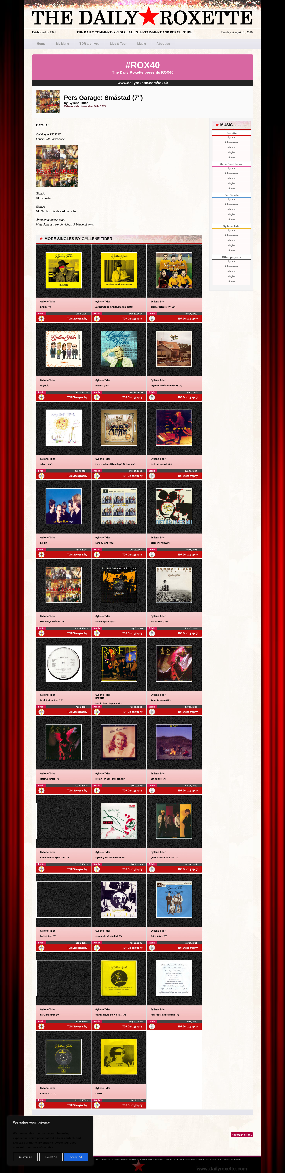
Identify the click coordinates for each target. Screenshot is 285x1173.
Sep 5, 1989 (136, 628)
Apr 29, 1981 (136, 943)
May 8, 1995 (192, 549)
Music (141, 43)
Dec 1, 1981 (136, 864)
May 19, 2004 (135, 471)
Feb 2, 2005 (192, 392)
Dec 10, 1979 (81, 1100)
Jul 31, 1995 (136, 549)
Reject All (51, 1156)
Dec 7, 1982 (136, 785)
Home (41, 43)
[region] (50, 1140)
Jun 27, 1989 (191, 628)
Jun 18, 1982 (191, 785)
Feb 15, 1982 (81, 864)
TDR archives (89, 43)
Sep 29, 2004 (81, 471)
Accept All (76, 1156)
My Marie (62, 43)
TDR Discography (77, 318)
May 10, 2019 (135, 313)
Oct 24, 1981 (191, 864)
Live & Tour (118, 43)
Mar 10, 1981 (191, 943)
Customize (25, 1156)
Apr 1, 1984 (81, 707)
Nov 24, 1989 (81, 628)
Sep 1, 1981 (81, 943)
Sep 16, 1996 (191, 471)
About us (163, 43)
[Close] (89, 1119)
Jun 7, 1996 (81, 549)
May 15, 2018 (191, 313)
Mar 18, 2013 (136, 392)
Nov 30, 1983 (136, 707)
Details (41, 313)
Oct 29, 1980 (81, 1021)
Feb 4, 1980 (192, 1021)
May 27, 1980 (135, 1021)
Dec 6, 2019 (81, 313)
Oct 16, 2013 (81, 392)
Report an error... (242, 1134)
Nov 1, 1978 (136, 1100)
